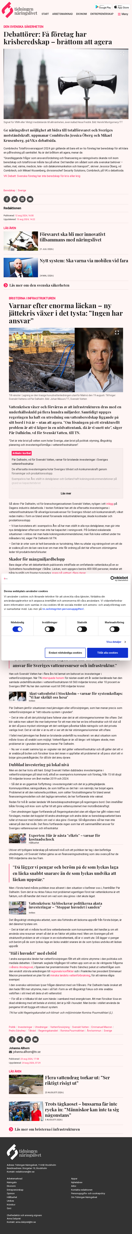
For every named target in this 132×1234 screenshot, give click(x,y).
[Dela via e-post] (30, 199)
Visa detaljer (113, 641)
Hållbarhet (12, 1197)
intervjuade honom (53, 678)
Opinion (11, 1193)
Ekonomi (81, 14)
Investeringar (25, 1027)
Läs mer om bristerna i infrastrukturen (47, 1129)
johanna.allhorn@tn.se (27, 1052)
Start (45, 14)
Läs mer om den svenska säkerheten (39, 285)
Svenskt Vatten (80, 1027)
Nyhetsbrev (76, 1182)
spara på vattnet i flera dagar (69, 573)
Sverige (22, 190)
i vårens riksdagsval (21, 967)
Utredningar (41, 1027)
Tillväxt (32, 1030)
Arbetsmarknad (62, 14)
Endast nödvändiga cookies (65, 652)
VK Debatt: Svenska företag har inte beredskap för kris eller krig (42, 176)
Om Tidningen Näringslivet (84, 1197)
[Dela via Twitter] (14, 199)
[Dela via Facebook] (7, 199)
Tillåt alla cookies (107, 652)
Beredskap (10, 190)
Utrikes (10, 1201)
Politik (12, 1027)
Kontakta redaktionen (81, 1190)
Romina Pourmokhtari (72, 1030)
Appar (74, 1178)
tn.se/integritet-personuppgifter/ (63, 608)
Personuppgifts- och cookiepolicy (88, 1193)
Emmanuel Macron (102, 1027)
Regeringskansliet (48, 1030)
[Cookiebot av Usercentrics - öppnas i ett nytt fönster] (113, 578)
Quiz (9, 1208)
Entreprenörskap (101, 14)
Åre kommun (94, 1030)
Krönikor (11, 1204)
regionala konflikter (62, 971)
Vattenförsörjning (60, 1027)
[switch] (50, 629)
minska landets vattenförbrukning (70, 975)
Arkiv (73, 1186)
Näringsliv (12, 1182)
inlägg (109, 503)
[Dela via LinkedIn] (22, 199)
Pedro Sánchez (17, 1030)
